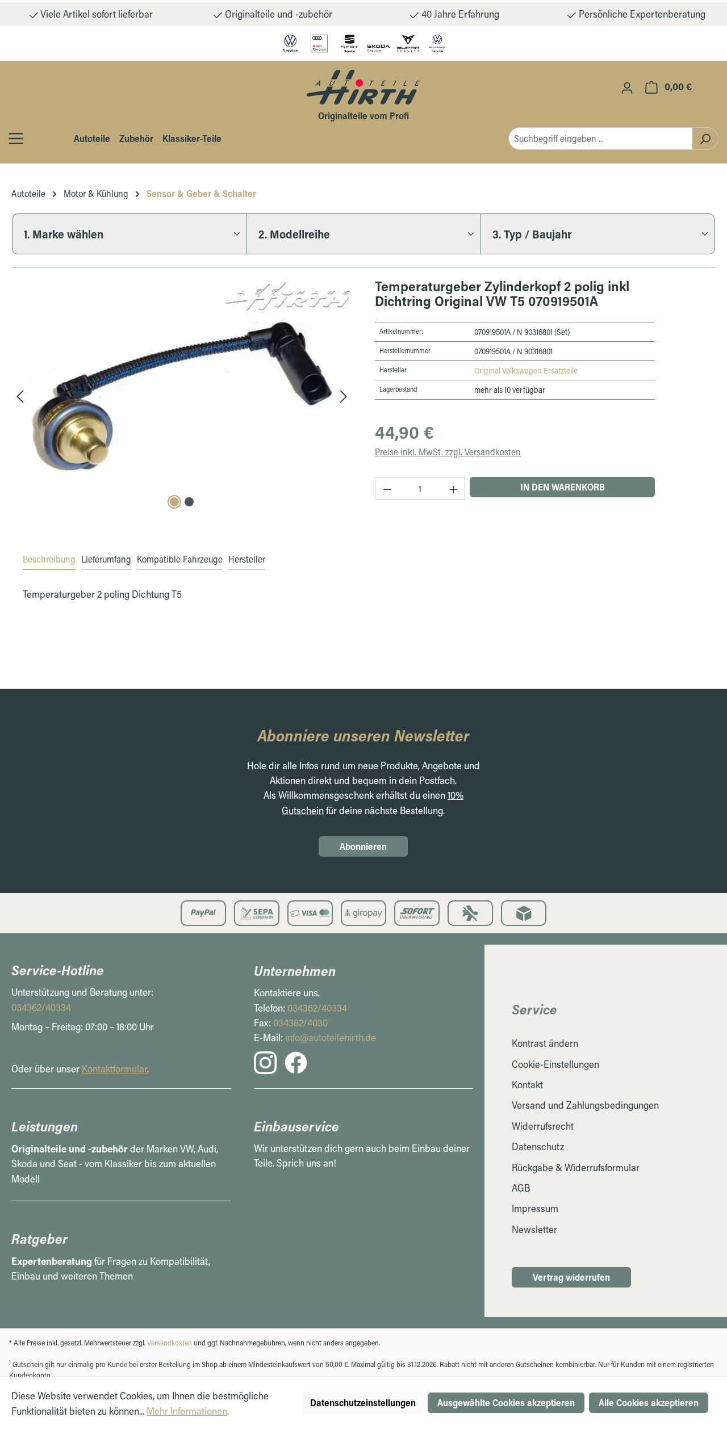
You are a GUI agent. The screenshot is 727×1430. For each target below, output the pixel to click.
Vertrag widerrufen (571, 1277)
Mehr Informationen (187, 1411)
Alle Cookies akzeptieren (649, 1402)
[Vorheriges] (19, 395)
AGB (521, 1187)
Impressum (535, 1208)
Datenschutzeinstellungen (363, 1402)
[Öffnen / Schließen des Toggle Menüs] (16, 138)
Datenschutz (538, 1146)
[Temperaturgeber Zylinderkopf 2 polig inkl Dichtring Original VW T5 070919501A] (181, 395)
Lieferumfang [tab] (106, 559)
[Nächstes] (343, 395)
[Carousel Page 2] (189, 501)
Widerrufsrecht (543, 1126)
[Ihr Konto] (627, 87)
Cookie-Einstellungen (555, 1064)
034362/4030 (300, 1022)
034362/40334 (41, 1007)
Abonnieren (363, 846)
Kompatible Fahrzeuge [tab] (180, 559)
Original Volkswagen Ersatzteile (526, 370)
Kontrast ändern (545, 1043)
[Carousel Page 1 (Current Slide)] (174, 501)
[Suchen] (705, 138)
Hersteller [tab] (246, 559)
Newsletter (534, 1229)
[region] (181, 395)
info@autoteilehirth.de (330, 1037)
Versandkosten (169, 1342)
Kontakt (527, 1084)
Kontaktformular (114, 1068)
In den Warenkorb (562, 487)
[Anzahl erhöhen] (454, 488)
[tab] (49, 560)
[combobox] (600, 138)
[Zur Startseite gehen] (363, 87)
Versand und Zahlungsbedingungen (585, 1105)
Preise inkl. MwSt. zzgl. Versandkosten (448, 452)
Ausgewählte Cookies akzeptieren (506, 1402)
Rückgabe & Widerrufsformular (576, 1167)
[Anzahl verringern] (387, 488)
